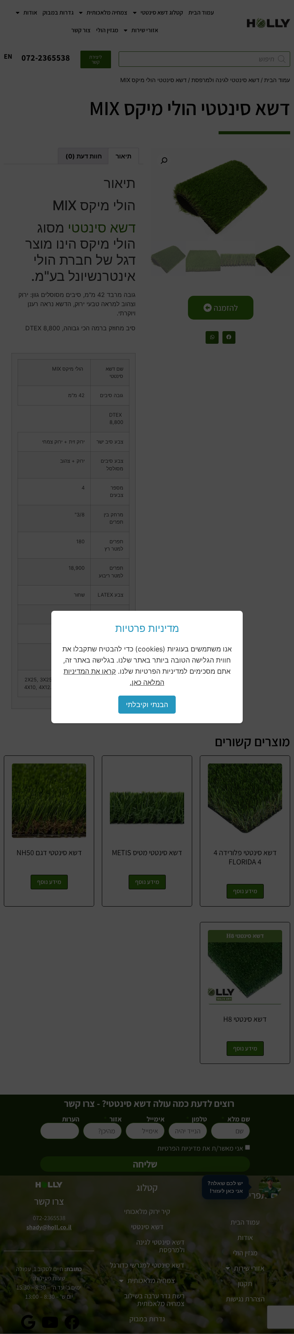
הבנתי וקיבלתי (147, 705)
